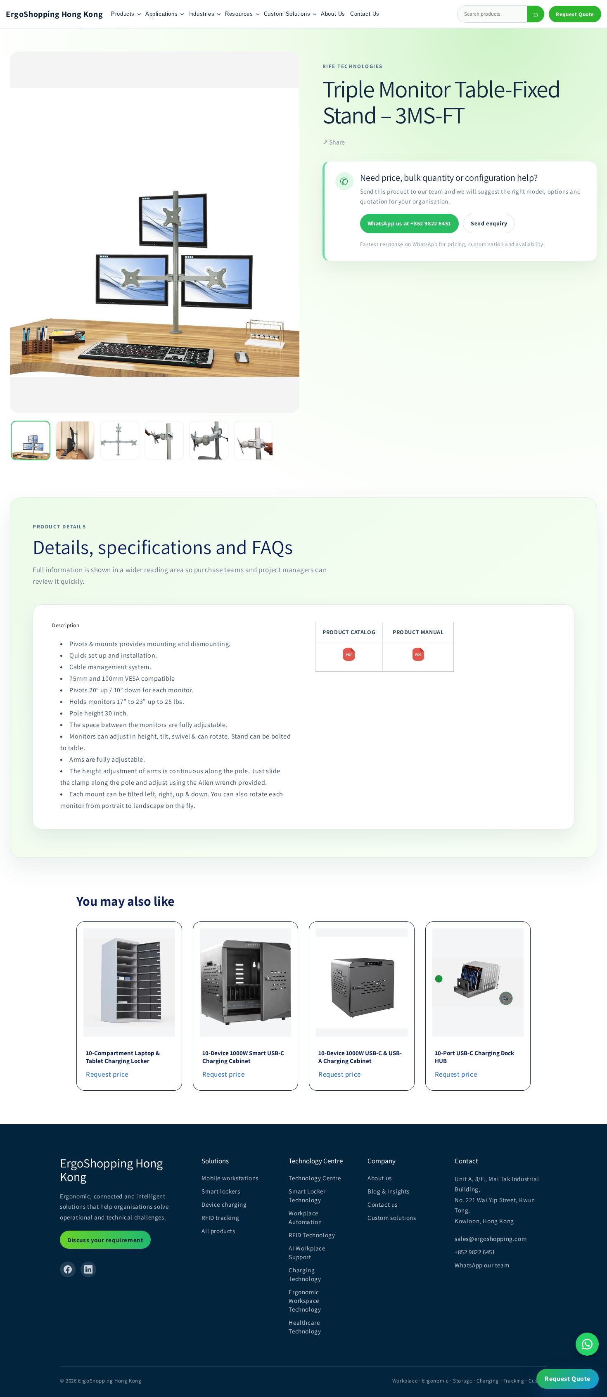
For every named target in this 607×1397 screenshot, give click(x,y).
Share (333, 142)
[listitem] (30, 440)
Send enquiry (489, 223)
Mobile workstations (230, 1178)
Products (123, 14)
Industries (201, 14)
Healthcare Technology (305, 1327)
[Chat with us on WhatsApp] (587, 1344)
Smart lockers (221, 1191)
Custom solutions (392, 1218)
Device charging (224, 1204)
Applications (161, 14)
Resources (239, 14)
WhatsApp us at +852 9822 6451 (409, 223)
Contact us (383, 1204)
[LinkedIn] (88, 1269)
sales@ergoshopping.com (490, 1239)
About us (380, 1178)
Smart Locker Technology (307, 1195)
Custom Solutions (287, 14)
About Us (333, 14)
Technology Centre (315, 1178)
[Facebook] (68, 1269)
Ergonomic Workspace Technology (305, 1300)
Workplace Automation (305, 1217)
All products (218, 1231)
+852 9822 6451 (475, 1252)
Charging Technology (305, 1274)
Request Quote (575, 14)
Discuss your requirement (105, 1240)
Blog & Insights (389, 1191)
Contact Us (364, 14)
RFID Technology (312, 1235)
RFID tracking (220, 1218)
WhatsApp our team (482, 1265)
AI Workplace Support (307, 1252)
